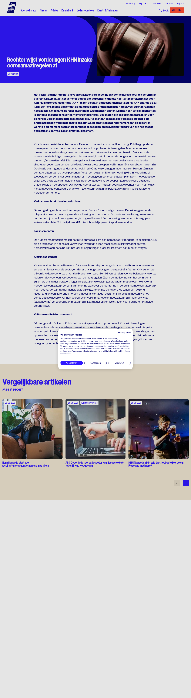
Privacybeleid (124, 332)
